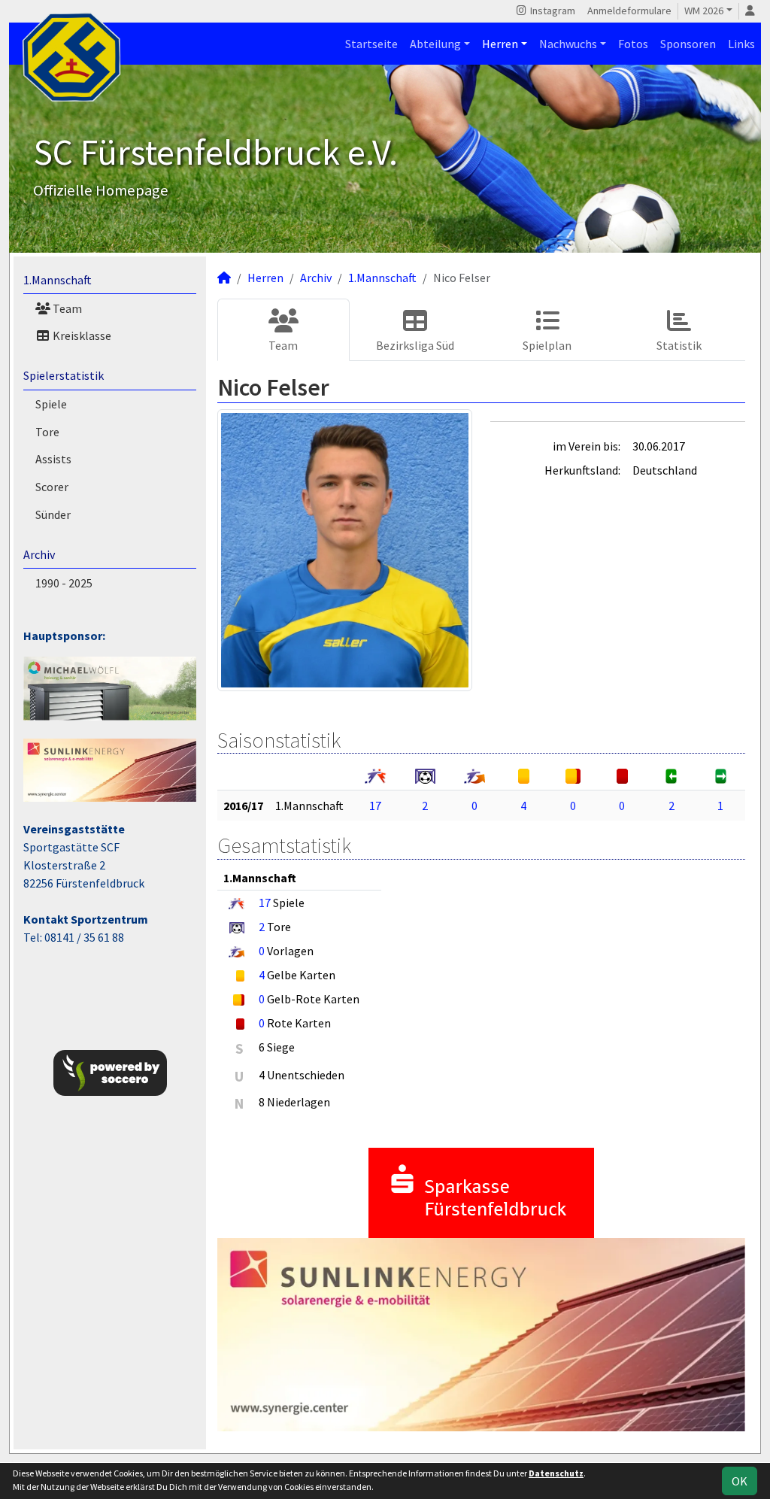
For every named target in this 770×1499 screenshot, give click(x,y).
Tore (47, 431)
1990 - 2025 (63, 582)
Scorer (51, 486)
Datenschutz (556, 1473)
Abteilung (435, 43)
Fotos (633, 43)
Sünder (53, 514)
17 (375, 805)
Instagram (551, 10)
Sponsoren (688, 43)
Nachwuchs (568, 43)
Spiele (51, 403)
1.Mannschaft (57, 279)
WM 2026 (703, 10)
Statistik (679, 345)
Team (66, 308)
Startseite (371, 43)
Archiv (39, 554)
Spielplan (547, 345)
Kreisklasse (80, 335)
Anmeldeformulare (629, 10)
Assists (53, 458)
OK (739, 1480)
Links (741, 43)
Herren (500, 43)
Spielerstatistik (63, 375)
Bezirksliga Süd (415, 345)
